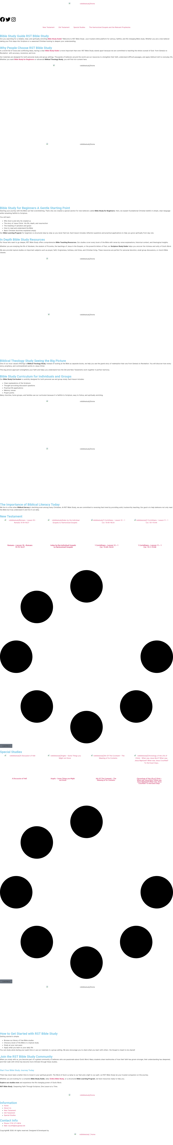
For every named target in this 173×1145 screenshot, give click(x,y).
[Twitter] (8, 19)
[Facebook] (2, 19)
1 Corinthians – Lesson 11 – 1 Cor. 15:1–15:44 (150, 546)
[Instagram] (13, 19)
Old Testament (63, 27)
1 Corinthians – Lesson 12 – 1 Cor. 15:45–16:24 (106, 546)
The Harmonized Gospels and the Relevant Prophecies (109, 27)
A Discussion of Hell (19, 778)
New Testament (48, 27)
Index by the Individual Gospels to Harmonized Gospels (63, 546)
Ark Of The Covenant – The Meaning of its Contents (106, 779)
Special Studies (79, 27)
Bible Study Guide (55, 39)
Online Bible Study (57, 1079)
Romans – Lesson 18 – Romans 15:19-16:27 (20, 546)
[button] (6, 746)
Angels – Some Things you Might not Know (63, 779)
